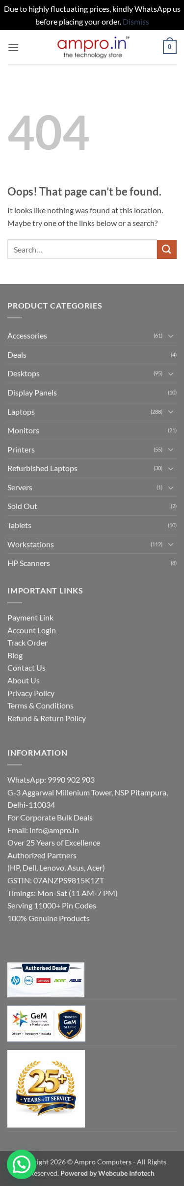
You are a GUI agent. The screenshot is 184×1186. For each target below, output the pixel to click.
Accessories (27, 335)
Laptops (21, 411)
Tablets (19, 525)
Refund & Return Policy (46, 718)
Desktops (23, 373)
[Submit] (167, 249)
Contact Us (26, 667)
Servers (19, 487)
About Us (23, 680)
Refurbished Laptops (42, 468)
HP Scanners (28, 562)
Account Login (31, 630)
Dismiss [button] (136, 21)
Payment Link (30, 617)
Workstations (30, 544)
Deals (16, 354)
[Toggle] (171, 335)
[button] (13, 47)
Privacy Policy (30, 693)
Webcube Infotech (126, 1173)
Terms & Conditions (40, 705)
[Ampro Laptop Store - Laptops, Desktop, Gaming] (92, 47)
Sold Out (22, 505)
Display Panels (32, 392)
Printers (21, 449)
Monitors (23, 430)
